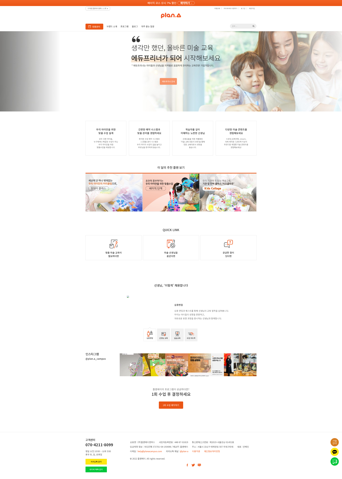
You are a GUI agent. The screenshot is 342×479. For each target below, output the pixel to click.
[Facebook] (187, 465)
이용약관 (196, 451)
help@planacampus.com (150, 451)
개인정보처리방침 (212, 451)
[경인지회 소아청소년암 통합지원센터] (245, 364)
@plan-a (184, 451)
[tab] (149, 335)
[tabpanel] (171, 309)
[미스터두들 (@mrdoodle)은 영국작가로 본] (131, 364)
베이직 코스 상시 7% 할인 (161, 3)
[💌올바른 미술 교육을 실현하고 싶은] (199, 364)
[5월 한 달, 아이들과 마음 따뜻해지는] (154, 364)
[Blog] (199, 465)
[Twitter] (193, 465)
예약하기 (185, 3)
